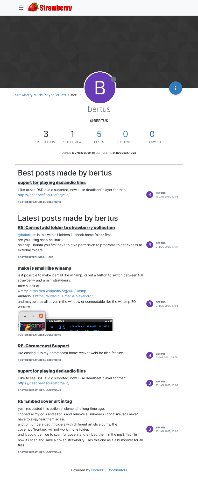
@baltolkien (27, 235)
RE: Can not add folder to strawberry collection (66, 227)
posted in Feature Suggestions (39, 201)
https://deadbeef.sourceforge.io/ (44, 195)
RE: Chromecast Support (43, 345)
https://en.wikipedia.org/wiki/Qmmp (57, 291)
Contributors (117, 470)
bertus (161, 192)
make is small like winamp (44, 268)
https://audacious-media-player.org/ (64, 296)
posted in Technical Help (35, 257)
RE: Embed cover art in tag (45, 401)
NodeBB (97, 470)
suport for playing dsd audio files (52, 182)
